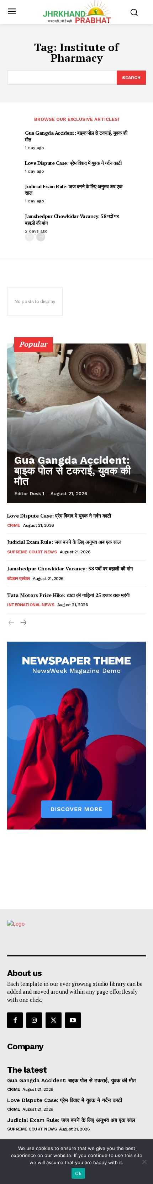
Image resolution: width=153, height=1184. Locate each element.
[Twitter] (53, 1020)
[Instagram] (34, 1020)
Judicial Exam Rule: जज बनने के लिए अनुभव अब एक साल (73, 189)
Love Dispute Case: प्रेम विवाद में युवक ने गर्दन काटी (73, 163)
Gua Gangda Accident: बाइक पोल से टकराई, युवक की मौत (76, 136)
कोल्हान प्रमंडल (18, 578)
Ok (78, 1173)
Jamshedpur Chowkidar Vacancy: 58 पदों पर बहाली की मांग (71, 219)
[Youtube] (73, 1020)
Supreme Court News (32, 551)
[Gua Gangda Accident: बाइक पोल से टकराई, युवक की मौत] (76, 423)
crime (13, 525)
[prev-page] (29, 237)
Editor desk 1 (29, 493)
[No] (144, 1161)
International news (30, 604)
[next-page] (40, 237)
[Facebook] (15, 1020)
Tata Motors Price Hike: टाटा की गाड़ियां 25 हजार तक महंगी (68, 595)
